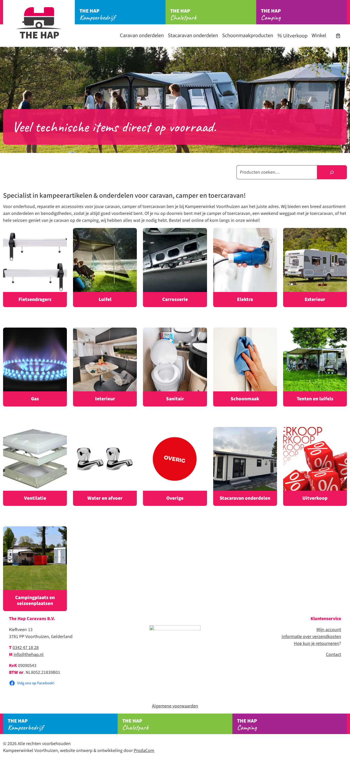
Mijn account (328, 629)
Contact (333, 654)
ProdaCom (144, 750)
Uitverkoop (294, 35)
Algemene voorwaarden (175, 706)
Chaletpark (183, 14)
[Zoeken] (332, 172)
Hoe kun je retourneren (316, 643)
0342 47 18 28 (26, 647)
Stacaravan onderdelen (193, 35)
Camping (271, 14)
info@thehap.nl (29, 654)
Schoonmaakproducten (247, 35)
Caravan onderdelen (142, 35)
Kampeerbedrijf (97, 14)
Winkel (319, 35)
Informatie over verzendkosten (311, 636)
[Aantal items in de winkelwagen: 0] (338, 35)
